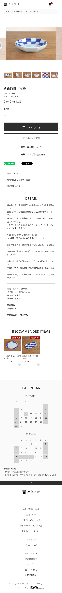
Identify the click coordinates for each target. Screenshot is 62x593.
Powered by (23, 588)
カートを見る (31, 569)
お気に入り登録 (33, 137)
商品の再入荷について (31, 147)
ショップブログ (31, 539)
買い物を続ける (13, 186)
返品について (12, 174)
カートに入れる (33, 127)
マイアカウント (31, 553)
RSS (27, 545)
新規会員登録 (31, 559)
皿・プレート (17, 11)
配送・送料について (31, 509)
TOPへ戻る (31, 483)
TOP (7, 11)
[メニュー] (57, 4)
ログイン (31, 564)
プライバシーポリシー (31, 531)
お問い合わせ (31, 575)
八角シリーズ (12, 309)
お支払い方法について (31, 520)
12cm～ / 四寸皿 (31, 11)
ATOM (34, 545)
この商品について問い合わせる (31, 154)
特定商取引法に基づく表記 (18, 180)
